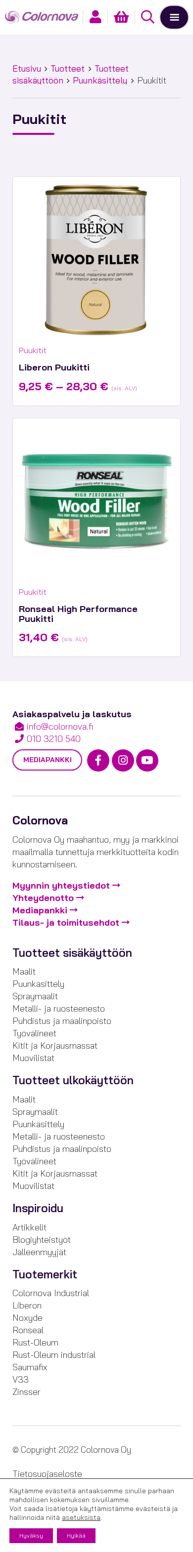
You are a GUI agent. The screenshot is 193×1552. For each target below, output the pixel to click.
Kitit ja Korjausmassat (54, 1045)
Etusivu (26, 68)
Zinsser (26, 1391)
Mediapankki (47, 759)
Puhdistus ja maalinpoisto (61, 1020)
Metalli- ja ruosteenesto (58, 1008)
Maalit (24, 971)
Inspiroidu (37, 1208)
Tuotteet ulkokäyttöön (73, 1080)
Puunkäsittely (100, 80)
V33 (20, 1379)
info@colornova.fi (60, 726)
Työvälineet (34, 1033)
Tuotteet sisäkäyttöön (72, 952)
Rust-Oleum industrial (54, 1354)
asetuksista (81, 1517)
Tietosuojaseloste (47, 1473)
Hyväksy (31, 1535)
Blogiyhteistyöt (41, 1239)
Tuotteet (67, 68)
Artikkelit (29, 1227)
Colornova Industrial (50, 1293)
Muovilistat (33, 1057)
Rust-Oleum (35, 1342)
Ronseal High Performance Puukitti (78, 613)
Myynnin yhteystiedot (61, 885)
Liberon (27, 1305)
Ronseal (28, 1330)
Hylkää (76, 1535)
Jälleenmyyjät (39, 1252)
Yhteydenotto (43, 897)
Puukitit (33, 350)
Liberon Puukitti (54, 367)
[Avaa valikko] (174, 17)
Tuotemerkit (44, 1274)
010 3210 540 (54, 738)
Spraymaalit (35, 996)
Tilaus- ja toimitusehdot (65, 922)
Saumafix (30, 1367)
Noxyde (27, 1317)
